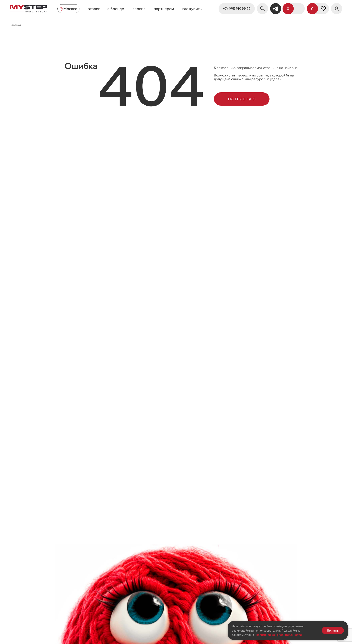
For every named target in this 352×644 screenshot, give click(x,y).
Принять (333, 630)
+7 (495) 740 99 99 (237, 8)
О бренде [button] (116, 8)
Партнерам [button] (164, 8)
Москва (70, 8)
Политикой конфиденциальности (279, 634)
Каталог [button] (93, 8)
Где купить (192, 8)
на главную (242, 98)
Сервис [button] (139, 8)
